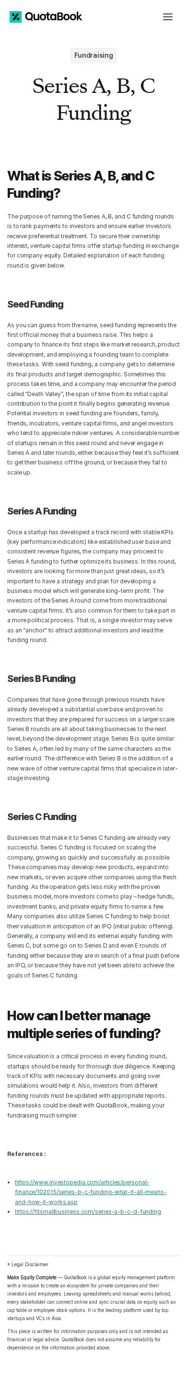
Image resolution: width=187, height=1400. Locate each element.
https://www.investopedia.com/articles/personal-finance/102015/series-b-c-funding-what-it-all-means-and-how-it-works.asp (91, 1192)
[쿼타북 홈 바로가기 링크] (46, 17)
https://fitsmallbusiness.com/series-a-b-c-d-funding (88, 1211)
